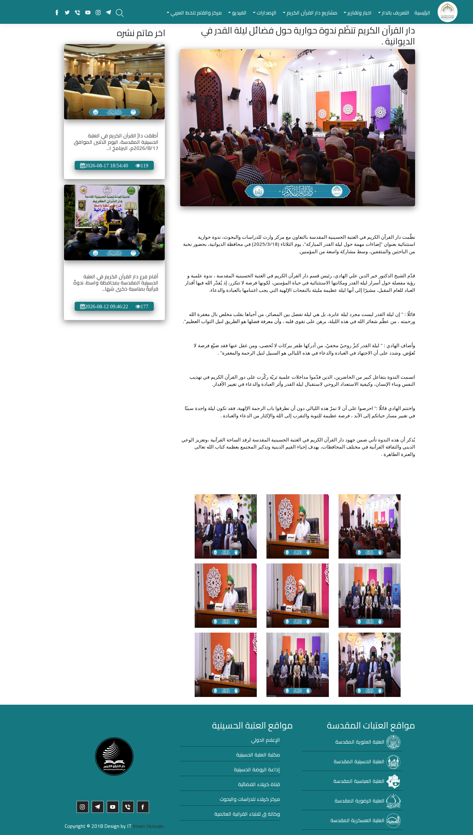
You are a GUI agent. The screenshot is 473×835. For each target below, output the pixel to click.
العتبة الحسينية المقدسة (359, 761)
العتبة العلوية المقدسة (360, 742)
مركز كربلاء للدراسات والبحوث (250, 799)
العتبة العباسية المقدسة (359, 781)
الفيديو (238, 12)
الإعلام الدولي (265, 740)
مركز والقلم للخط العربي (195, 12)
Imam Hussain (148, 826)
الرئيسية (422, 12)
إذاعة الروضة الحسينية (257, 769)
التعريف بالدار (395, 12)
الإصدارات (265, 12)
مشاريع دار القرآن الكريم (311, 12)
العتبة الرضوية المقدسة (360, 800)
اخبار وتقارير (359, 12)
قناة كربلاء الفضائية (259, 784)
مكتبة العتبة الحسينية (258, 754)
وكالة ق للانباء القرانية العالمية (247, 814)
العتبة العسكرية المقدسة (357, 820)
